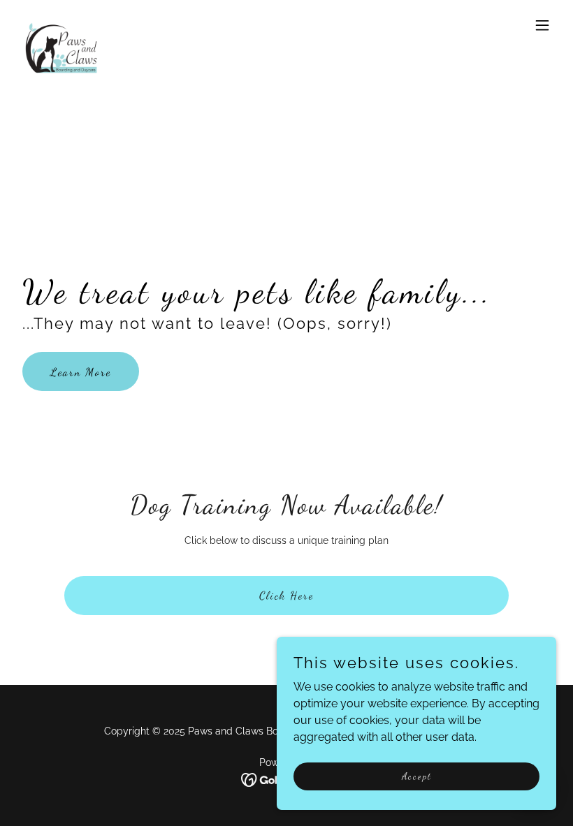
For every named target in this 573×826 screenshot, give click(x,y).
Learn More (80, 371)
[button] (542, 25)
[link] (65, 25)
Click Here (286, 595)
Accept (417, 776)
